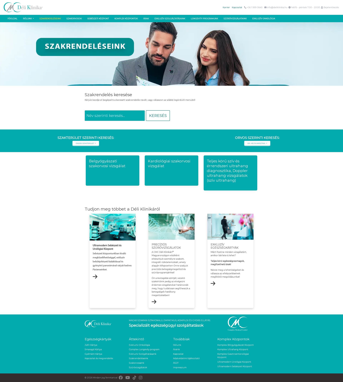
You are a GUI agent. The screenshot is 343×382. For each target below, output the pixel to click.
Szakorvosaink (136, 363)
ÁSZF (176, 363)
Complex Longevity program (144, 349)
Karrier (226, 7)
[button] (112, 170)
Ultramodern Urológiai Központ (234, 362)
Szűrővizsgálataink (235, 18)
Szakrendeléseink (50, 18)
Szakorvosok (74, 18)
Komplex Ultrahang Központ (232, 349)
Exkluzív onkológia (263, 18)
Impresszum (180, 367)
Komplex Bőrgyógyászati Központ (235, 345)
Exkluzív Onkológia (139, 345)
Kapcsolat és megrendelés (99, 358)
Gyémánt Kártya (93, 354)
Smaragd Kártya (93, 349)
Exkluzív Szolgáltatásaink (142, 354)
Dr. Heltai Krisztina (256, 143)
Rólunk (27, 18)
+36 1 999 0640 (254, 7)
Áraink (176, 349)
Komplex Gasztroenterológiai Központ (233, 356)
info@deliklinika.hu (277, 7)
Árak (146, 18)
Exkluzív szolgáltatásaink (169, 18)
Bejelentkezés (331, 7)
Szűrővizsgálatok (138, 367)
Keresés (158, 115)
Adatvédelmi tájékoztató (186, 358)
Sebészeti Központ (98, 18)
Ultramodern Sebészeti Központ (234, 366)
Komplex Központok (126, 18)
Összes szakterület (85, 143)
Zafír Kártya (91, 345)
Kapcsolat (237, 7)
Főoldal (12, 18)
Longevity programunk (204, 18)
